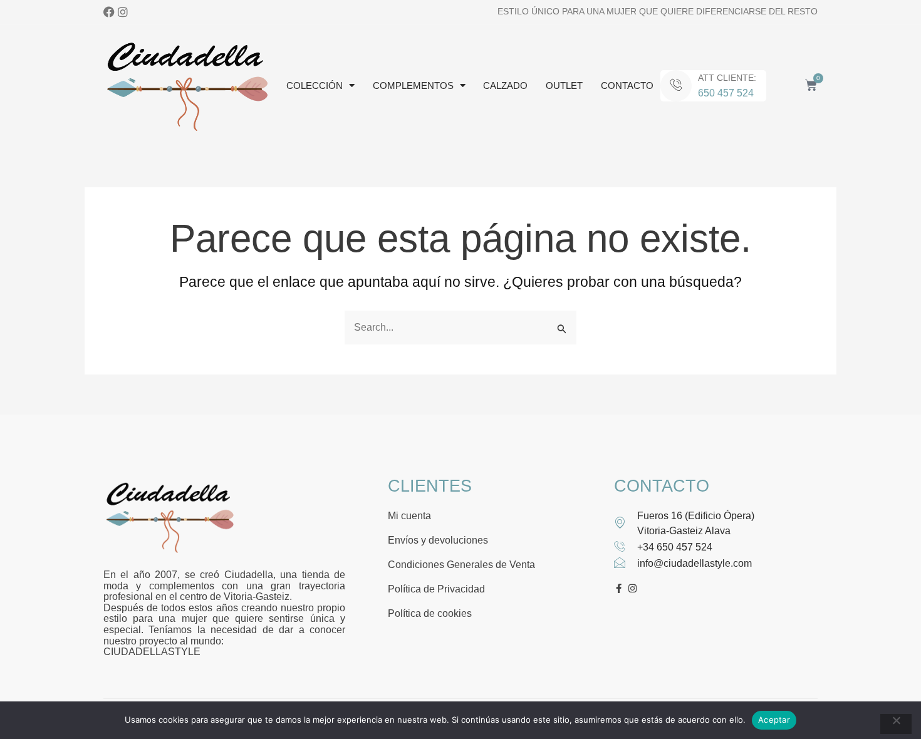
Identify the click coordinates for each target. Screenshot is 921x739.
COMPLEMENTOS (413, 85)
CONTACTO (627, 85)
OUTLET (564, 85)
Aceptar (774, 720)
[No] (896, 724)
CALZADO (505, 85)
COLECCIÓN (314, 85)
